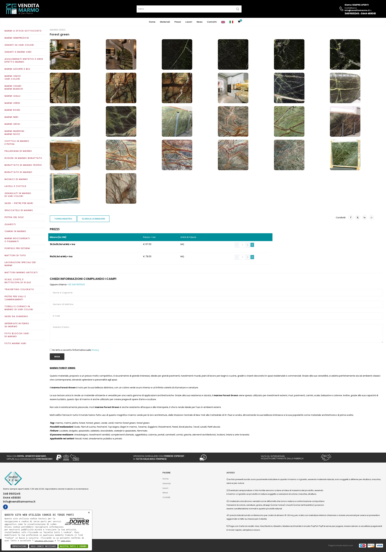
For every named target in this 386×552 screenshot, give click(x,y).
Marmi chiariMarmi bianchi (14, 87)
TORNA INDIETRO (63, 218)
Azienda (167, 483)
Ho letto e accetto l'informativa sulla (75, 350)
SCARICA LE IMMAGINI (93, 218)
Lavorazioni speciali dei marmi (20, 264)
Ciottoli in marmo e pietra (17, 143)
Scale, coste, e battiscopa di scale (18, 281)
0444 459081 (368, 13)
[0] (239, 22)
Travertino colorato (19, 289)
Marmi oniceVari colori (13, 78)
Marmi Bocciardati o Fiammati (17, 240)
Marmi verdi (12, 103)
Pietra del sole (14, 217)
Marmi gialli (13, 95)
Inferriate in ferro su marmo (17, 325)
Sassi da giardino (16, 316)
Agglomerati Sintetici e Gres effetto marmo (24, 60)
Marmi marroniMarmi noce (14, 133)
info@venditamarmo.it (19, 501)
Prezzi (177, 21)
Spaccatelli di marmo (19, 210)
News (199, 21)
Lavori (188, 21)
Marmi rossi (12, 109)
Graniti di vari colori (19, 44)
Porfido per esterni (17, 248)
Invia (57, 356)
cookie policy (66, 541)
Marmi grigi (12, 124)
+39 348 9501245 (75, 284)
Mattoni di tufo (15, 255)
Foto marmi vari (15, 343)
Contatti (212, 21)
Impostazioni (19, 546)
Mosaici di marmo (16, 179)
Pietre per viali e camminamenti (15, 298)
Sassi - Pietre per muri (19, 203)
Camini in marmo (15, 231)
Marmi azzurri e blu (17, 68)
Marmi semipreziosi (17, 37)
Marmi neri (11, 117)
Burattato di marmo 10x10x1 (23, 165)
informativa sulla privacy (44, 541)
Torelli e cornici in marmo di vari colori (19, 308)
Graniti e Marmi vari (18, 51)
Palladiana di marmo (18, 151)
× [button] (89, 512)
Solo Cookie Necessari (43, 546)
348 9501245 (352, 13)
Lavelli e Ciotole (15, 186)
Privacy (95, 350)
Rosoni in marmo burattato (23, 158)
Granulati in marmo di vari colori (18, 195)
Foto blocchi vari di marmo (17, 335)
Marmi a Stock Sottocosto (23, 30)
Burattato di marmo (18, 172)
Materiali (165, 21)
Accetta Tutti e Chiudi (73, 546)
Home (152, 21)
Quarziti (10, 224)
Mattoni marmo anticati (21, 272)
